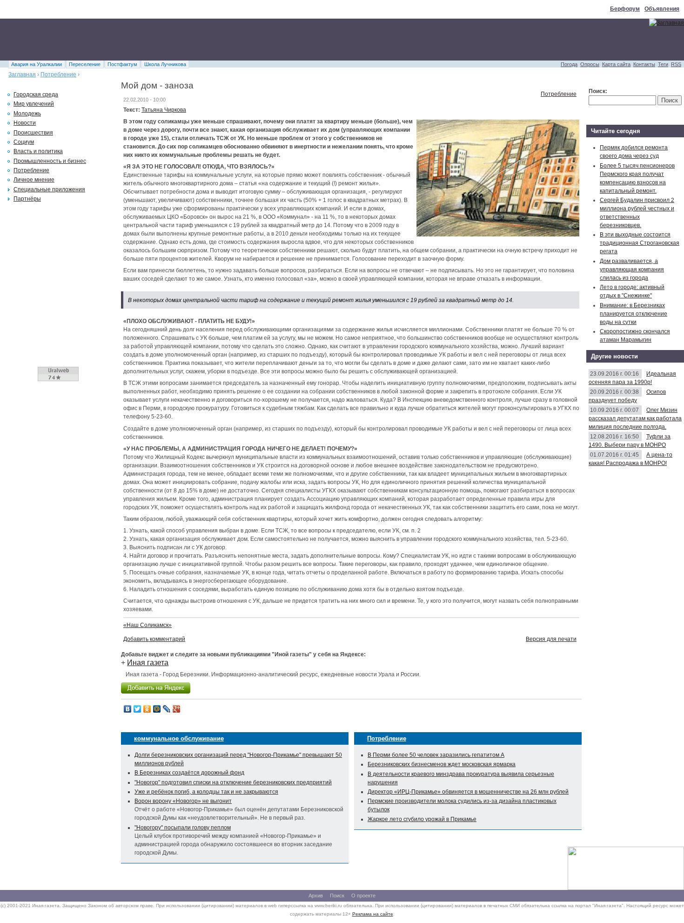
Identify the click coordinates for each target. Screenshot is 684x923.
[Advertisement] (169, 40)
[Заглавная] (666, 23)
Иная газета (147, 663)
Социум (23, 142)
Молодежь (27, 113)
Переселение (85, 64)
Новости (24, 123)
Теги (663, 64)
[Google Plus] (176, 709)
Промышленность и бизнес (49, 161)
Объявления (661, 9)
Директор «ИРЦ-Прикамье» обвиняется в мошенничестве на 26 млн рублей (468, 791)
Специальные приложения (49, 189)
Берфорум (625, 9)
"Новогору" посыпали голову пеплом (182, 827)
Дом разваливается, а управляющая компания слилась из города (632, 269)
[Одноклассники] (147, 709)
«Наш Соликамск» (147, 625)
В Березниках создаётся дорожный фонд (189, 772)
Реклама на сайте (372, 913)
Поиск (337, 895)
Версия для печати (551, 639)
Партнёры (27, 198)
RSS (676, 64)
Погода (569, 64)
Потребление (58, 74)
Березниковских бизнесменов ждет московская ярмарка (442, 764)
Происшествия (33, 132)
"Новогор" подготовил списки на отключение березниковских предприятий (233, 782)
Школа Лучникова (165, 64)
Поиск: (598, 91)
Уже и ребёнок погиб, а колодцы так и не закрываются (206, 791)
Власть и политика (38, 151)
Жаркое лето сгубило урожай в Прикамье (422, 819)
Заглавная (22, 74)
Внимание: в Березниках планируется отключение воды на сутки (633, 313)
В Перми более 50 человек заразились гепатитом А (436, 755)
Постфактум (122, 64)
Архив (315, 895)
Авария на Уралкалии (36, 64)
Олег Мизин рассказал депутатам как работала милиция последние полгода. (635, 418)
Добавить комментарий (154, 639)
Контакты (644, 64)
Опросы (589, 64)
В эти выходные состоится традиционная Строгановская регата (639, 243)
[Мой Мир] (157, 709)
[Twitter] (137, 709)
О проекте (363, 895)
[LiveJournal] (167, 709)
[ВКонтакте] (128, 709)
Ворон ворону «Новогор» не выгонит (183, 801)
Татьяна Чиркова (163, 110)
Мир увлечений (33, 104)
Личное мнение (33, 179)
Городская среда (35, 94)
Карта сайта (616, 64)
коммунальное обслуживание (179, 738)
